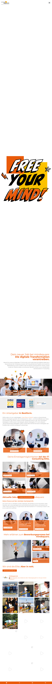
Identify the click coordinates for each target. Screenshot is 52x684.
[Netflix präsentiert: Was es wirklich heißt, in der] (41, 589)
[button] (49, 3)
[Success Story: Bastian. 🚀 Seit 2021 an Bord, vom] (41, 637)
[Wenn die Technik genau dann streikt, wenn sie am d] (26, 637)
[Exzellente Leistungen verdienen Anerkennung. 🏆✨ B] (10, 637)
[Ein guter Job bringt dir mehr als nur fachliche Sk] (10, 605)
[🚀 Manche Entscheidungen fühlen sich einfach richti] (10, 653)
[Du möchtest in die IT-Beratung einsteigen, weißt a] (10, 589)
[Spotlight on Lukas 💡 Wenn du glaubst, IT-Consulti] (26, 589)
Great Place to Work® (27, 417)
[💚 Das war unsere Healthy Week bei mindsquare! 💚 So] (26, 653)
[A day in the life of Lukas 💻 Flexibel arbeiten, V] (41, 605)
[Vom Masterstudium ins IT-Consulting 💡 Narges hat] (41, 653)
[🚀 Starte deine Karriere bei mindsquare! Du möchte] (41, 621)
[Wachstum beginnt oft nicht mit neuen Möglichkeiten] (26, 669)
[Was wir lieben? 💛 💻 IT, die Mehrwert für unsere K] (26, 605)
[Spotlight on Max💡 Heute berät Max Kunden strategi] (26, 621)
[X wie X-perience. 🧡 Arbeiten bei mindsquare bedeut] (10, 621)
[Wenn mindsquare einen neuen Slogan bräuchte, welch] (10, 669)
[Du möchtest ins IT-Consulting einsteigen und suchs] (41, 669)
